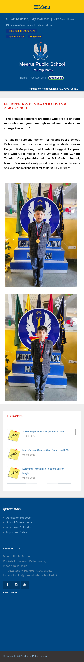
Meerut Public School (36, 656)
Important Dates (16, 532)
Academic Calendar (18, 527)
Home (23, 77)
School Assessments (19, 522)
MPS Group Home (64, 19)
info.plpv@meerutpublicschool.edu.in (31, 25)
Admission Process (18, 517)
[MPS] (42, 51)
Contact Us (37, 77)
